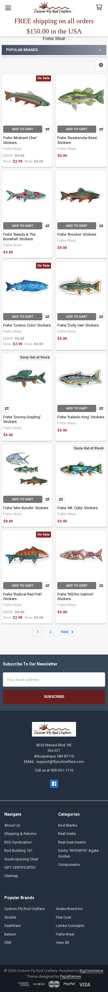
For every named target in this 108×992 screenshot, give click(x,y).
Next (65, 632)
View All (62, 942)
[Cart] (100, 7)
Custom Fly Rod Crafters (24, 909)
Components (69, 864)
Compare (47, 129)
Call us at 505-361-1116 (54, 770)
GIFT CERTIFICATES (20, 867)
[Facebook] (54, 784)
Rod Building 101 (18, 850)
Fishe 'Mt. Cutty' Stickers (77, 508)
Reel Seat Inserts (72, 842)
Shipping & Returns (20, 833)
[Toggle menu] (8, 8)
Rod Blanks (67, 825)
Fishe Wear (65, 934)
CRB (7, 942)
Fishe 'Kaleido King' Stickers (80, 417)
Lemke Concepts (70, 925)
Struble (10, 917)
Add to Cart (22, 129)
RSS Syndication (18, 842)
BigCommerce (91, 970)
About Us (12, 825)
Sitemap (11, 876)
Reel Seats (67, 833)
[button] (101, 65)
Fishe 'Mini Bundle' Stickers (25, 508)
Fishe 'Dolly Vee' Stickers (78, 325)
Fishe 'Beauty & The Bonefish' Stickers (19, 236)
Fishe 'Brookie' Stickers (76, 234)
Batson (10, 934)
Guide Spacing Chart (21, 859)
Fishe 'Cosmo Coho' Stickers (27, 325)
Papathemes (70, 976)
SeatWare (12, 925)
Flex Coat (63, 917)
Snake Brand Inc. (70, 909)
